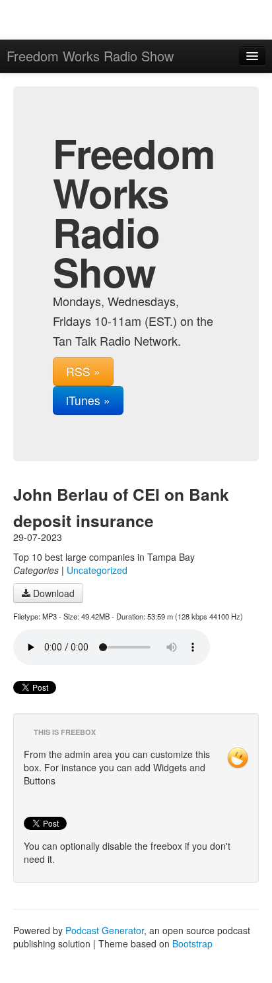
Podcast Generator (104, 930)
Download (52, 593)
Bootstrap (192, 943)
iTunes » (88, 400)
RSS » (83, 371)
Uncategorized (97, 570)
